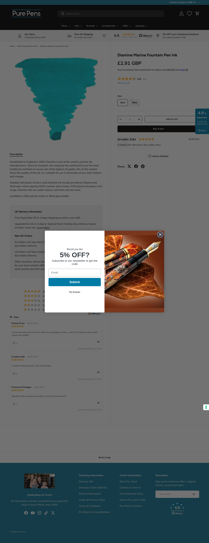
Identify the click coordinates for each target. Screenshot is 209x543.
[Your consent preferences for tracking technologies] (206, 407)
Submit (74, 282)
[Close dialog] (160, 234)
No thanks (74, 292)
